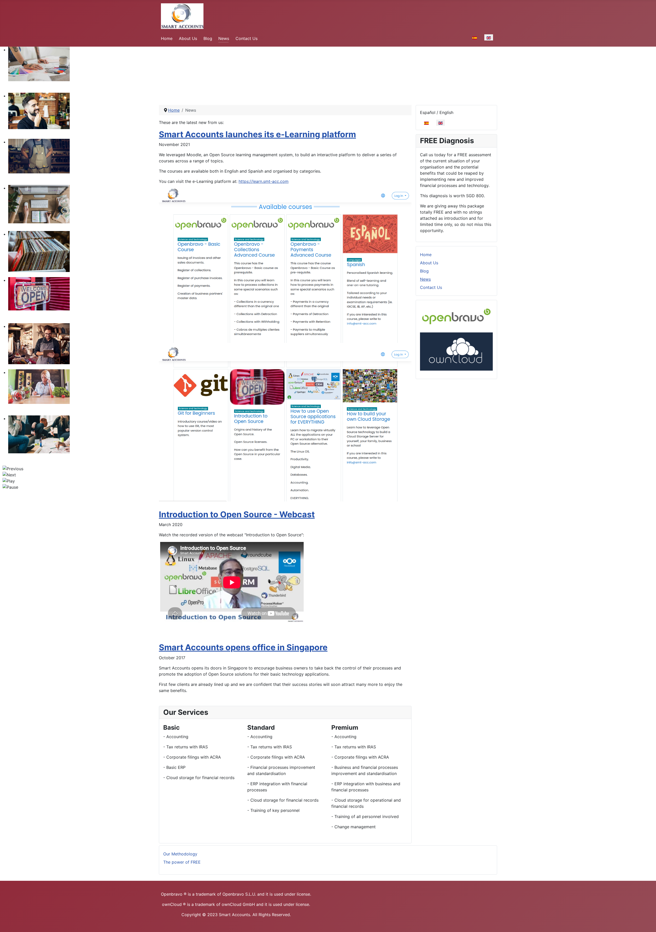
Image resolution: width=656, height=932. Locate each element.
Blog (207, 38)
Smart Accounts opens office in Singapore (243, 647)
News (223, 38)
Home (166, 38)
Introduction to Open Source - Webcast (237, 514)
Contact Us (246, 38)
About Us (188, 38)
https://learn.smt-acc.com (264, 181)
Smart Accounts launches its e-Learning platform (257, 134)
